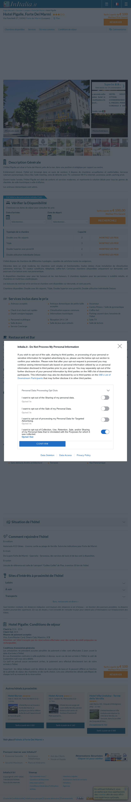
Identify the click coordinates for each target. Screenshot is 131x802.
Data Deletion (47, 455)
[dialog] (65, 401)
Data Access (65, 455)
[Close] (121, 347)
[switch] (105, 397)
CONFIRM (42, 444)
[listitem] (65, 390)
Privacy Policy (84, 455)
